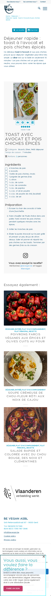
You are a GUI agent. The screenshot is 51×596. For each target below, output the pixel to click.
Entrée (18, 329)
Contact (43, 1)
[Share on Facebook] (33, 123)
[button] (23, 123)
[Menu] (43, 9)
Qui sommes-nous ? (30, 1)
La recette (19, 30)
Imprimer (34, 30)
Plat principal (21, 331)
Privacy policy (10, 540)
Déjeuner (9, 329)
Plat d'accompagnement (34, 329)
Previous (7, 359)
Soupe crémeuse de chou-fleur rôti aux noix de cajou (26, 396)
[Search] (38, 9)
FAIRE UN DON (13, 588)
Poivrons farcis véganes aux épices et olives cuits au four (25, 338)
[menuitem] (14, 1)
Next (43, 359)
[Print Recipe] (18, 123)
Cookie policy (10, 536)
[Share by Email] (28, 123)
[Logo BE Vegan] (21, 9)
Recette (33, 331)
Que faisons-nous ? (13, 1)
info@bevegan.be (11, 532)
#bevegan (25, 269)
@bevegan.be (26, 266)
